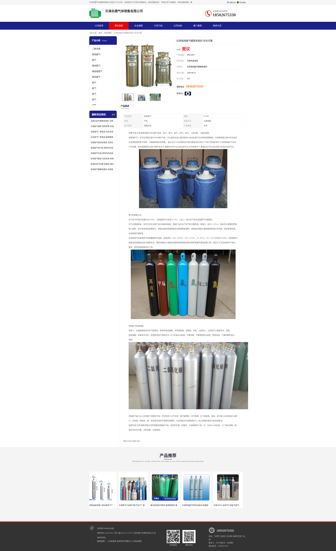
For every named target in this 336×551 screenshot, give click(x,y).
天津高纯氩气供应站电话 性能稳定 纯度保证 (171, 505)
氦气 (94, 88)
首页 (100, 33)
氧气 (94, 99)
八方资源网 (111, 541)
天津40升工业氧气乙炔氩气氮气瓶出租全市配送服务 (205, 505)
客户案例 (197, 26)
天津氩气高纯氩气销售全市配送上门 (230, 505)
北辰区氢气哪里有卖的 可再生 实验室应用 (103, 121)
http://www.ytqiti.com (131, 441)
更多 (113, 115)
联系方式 (217, 26)
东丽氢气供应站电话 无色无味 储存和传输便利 (103, 142)
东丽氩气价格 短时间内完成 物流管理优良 (103, 153)
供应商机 (119, 26)
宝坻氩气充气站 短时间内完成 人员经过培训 (103, 148)
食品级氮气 (97, 71)
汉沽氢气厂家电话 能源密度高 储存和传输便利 (103, 137)
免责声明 (120, 541)
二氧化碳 (96, 49)
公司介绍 (158, 26)
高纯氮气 (96, 66)
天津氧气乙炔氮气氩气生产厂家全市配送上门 (108, 505)
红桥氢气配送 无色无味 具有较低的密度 (103, 159)
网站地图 (137, 541)
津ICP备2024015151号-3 (123, 533)
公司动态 (178, 26)
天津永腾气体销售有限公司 (143, 533)
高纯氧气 (96, 77)
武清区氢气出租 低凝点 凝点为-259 (103, 164)
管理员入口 (129, 541)
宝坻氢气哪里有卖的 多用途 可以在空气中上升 (103, 169)
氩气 (94, 83)
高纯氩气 (96, 54)
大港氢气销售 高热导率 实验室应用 (103, 126)
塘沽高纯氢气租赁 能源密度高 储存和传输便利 (140, 505)
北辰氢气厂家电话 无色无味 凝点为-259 (103, 132)
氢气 (94, 94)
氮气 (94, 60)
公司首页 (99, 26)
